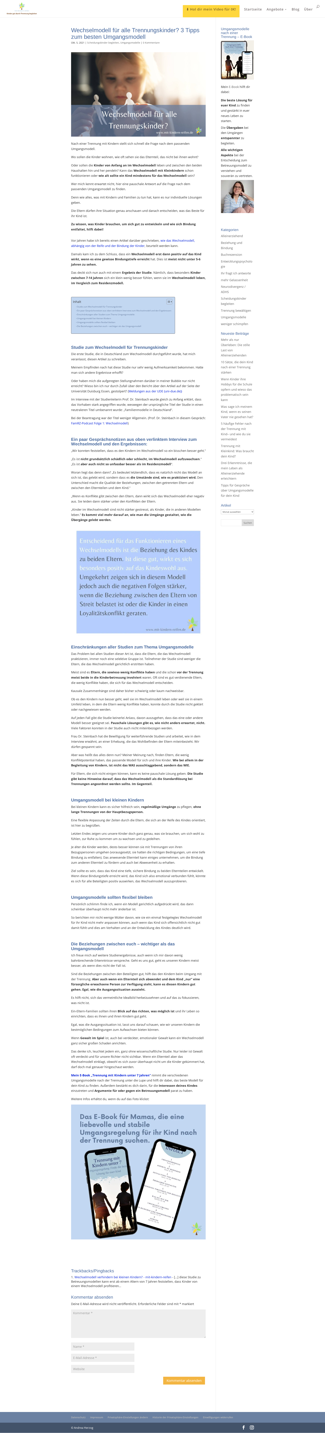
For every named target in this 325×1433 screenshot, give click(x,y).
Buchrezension (231, 255)
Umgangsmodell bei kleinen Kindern (94, 318)
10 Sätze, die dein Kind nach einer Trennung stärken (237, 367)
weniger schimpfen (234, 324)
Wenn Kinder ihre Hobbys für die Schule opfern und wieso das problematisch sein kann (236, 389)
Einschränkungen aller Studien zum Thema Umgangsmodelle (106, 314)
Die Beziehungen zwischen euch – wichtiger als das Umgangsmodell (109, 326)
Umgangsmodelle (130, 42)
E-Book (234, 87)
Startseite (253, 10)
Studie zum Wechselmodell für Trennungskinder (99, 306)
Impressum (96, 1417)
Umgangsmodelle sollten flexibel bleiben (96, 322)
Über (308, 10)
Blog (295, 10)
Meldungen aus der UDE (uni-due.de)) (155, 391)
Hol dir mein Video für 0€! (213, 9)
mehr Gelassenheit (234, 280)
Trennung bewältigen (236, 310)
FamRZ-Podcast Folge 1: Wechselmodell (99, 423)
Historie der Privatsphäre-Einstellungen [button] (175, 1417)
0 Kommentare (151, 42)
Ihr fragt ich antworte (236, 273)
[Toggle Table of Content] (167, 302)
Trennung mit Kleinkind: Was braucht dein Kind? (237, 451)
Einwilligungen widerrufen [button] (218, 1417)
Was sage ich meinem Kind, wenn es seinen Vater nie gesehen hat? (237, 412)
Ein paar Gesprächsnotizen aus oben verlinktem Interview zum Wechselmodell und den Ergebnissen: (124, 310)
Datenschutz (78, 1417)
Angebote (275, 10)
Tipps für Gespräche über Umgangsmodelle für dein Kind (237, 490)
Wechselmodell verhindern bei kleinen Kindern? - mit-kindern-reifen (122, 1277)
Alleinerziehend (232, 236)
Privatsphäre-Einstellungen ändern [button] (128, 1417)
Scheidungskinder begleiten (103, 42)
